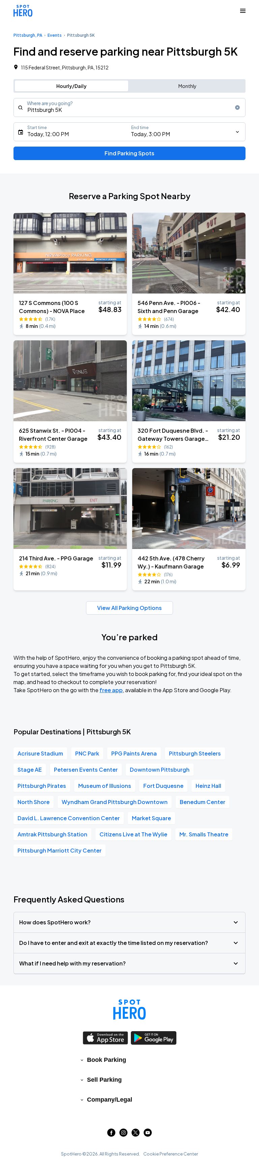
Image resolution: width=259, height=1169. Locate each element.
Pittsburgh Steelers (195, 753)
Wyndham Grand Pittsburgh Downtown (115, 801)
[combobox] (129, 107)
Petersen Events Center (86, 769)
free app (111, 690)
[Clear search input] (237, 107)
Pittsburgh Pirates (42, 785)
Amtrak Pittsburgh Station (52, 834)
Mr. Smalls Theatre (203, 834)
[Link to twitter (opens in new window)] (136, 1134)
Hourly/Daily (71, 86)
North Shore (34, 801)
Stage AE (30, 769)
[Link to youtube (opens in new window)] (148, 1134)
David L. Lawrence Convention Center (69, 818)
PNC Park (87, 753)
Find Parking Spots (129, 153)
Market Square (151, 818)
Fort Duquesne (163, 785)
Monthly (187, 86)
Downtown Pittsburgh (160, 769)
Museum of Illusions (104, 785)
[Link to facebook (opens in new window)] (111, 1134)
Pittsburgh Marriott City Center (60, 850)
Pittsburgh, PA (27, 35)
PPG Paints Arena (134, 753)
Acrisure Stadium (40, 753)
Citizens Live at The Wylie (133, 834)
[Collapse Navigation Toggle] (243, 11)
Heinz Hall (208, 785)
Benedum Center (202, 801)
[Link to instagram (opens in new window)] (123, 1134)
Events (55, 35)
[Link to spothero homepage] (129, 1009)
